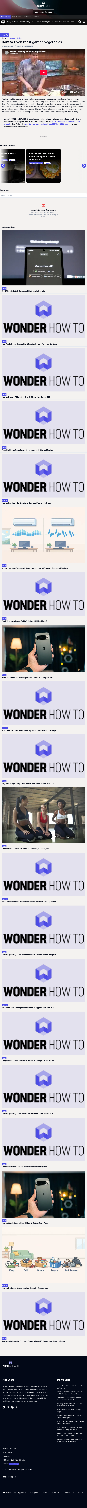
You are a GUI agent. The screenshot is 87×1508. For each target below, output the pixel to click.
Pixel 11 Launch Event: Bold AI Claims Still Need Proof (24, 621)
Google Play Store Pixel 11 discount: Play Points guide (24, 1167)
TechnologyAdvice (19, 1492)
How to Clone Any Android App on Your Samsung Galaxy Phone (69, 1399)
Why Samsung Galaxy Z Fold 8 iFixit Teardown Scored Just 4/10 (28, 783)
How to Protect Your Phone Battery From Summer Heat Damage (29, 730)
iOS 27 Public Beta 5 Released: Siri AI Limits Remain (23, 291)
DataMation (55, 1492)
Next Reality (27, 17)
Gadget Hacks (16, 17)
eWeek (45, 1492)
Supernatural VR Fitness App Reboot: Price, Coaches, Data (26, 848)
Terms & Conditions (9, 1449)
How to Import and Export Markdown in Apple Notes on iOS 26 (28, 1007)
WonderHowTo (5, 17)
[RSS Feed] (16, 1407)
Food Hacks (36, 22)
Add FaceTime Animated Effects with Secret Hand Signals (70, 1416)
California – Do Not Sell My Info (14, 1460)
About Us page (32, 1401)
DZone (80, 1492)
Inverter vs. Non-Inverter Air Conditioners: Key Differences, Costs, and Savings (35, 568)
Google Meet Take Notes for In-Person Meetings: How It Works (28, 1061)
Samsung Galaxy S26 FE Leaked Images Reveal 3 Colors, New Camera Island (33, 1341)
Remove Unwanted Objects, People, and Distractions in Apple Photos (69, 1393)
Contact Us (6, 1456)
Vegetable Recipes (43, 12)
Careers (10, 1464)
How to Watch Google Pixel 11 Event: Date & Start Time (25, 1223)
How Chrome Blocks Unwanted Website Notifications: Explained (29, 901)
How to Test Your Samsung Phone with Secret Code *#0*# (70, 1422)
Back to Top (8, 1476)
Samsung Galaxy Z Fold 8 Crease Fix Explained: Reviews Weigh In (29, 955)
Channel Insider (68, 1492)
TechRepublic (34, 1492)
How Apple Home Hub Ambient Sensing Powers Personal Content (29, 344)
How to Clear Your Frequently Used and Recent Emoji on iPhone (69, 1428)
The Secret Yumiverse (60, 22)
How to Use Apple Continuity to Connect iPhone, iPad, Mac (26, 503)
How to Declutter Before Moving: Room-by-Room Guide (25, 1288)
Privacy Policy (7, 1452)
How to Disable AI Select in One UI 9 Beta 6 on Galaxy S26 (26, 397)
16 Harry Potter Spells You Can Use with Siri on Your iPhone (69, 1405)
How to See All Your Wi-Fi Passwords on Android (70, 1387)
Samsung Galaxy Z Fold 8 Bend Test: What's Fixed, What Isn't (27, 1113)
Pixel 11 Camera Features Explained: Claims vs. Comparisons (27, 677)
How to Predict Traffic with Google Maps (69, 1411)
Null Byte (36, 17)
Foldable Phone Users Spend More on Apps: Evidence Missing (27, 450)
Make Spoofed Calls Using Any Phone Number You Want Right (70, 1434)
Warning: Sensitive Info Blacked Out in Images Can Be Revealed (70, 1440)
